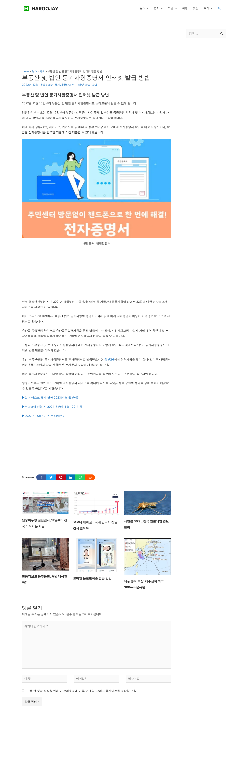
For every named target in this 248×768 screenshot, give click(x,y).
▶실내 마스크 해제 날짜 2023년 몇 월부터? (50, 397)
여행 (185, 8)
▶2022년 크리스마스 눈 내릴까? (43, 415)
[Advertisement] (96, 48)
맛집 (195, 8)
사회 (42, 71)
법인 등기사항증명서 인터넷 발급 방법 (72, 84)
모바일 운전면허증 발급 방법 (92, 578)
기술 (170, 8)
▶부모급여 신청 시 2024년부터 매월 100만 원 (52, 406)
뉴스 (142, 8)
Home (25, 71)
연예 (156, 8)
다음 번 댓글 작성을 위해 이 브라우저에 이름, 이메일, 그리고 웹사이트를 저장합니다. (81, 690)
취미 (206, 8)
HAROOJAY (45, 8)
